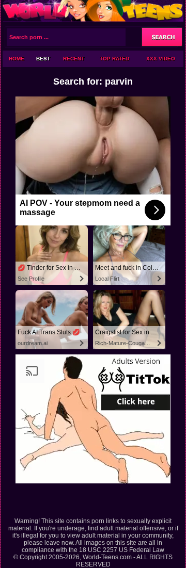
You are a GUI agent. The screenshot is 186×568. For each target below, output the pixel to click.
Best (43, 58)
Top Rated (114, 58)
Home (16, 58)
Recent (73, 58)
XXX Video (160, 58)
